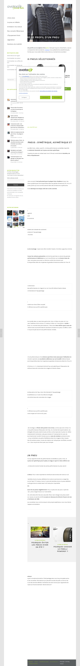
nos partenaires (25, 76)
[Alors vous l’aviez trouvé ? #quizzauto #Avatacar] (21, 213)
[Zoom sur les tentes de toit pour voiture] (1, 333)
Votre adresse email (12, 178)
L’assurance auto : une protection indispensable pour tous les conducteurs (17, 125)
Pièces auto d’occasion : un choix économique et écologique (17, 109)
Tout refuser (45, 97)
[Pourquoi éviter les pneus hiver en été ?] (40, 532)
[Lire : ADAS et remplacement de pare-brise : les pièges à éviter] (8, 132)
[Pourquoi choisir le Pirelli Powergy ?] (62, 534)
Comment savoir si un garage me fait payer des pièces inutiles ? (17, 158)
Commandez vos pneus (13, 58)
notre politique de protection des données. (49, 91)
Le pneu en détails (40, 540)
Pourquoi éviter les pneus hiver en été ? (40, 545)
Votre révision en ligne (13, 55)
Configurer (24, 97)
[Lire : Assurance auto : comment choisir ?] (8, 100)
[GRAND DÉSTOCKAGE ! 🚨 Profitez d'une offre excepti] (15, 225)
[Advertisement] (40, 107)
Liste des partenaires (23, 93)
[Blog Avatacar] (15, 7)
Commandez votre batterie (14, 69)
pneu (47, 48)
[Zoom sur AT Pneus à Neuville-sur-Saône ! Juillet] (15, 219)
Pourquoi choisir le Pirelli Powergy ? (63, 549)
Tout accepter (57, 97)
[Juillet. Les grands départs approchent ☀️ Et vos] (21, 219)
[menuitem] (15, 18)
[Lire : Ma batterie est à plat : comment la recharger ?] (8, 151)
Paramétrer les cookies (44, 661)
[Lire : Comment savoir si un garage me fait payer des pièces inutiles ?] (8, 157)
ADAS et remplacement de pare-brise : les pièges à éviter (17, 134)
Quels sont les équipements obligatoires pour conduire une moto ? (17, 117)
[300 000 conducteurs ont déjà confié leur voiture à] (9, 219)
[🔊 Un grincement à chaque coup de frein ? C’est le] (9, 213)
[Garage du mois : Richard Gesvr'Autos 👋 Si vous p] (15, 213)
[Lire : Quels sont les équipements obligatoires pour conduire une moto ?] (8, 116)
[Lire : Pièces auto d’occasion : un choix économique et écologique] (8, 108)
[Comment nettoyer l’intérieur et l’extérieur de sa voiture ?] (79, 333)
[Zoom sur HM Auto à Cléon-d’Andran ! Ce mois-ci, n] (9, 225)
